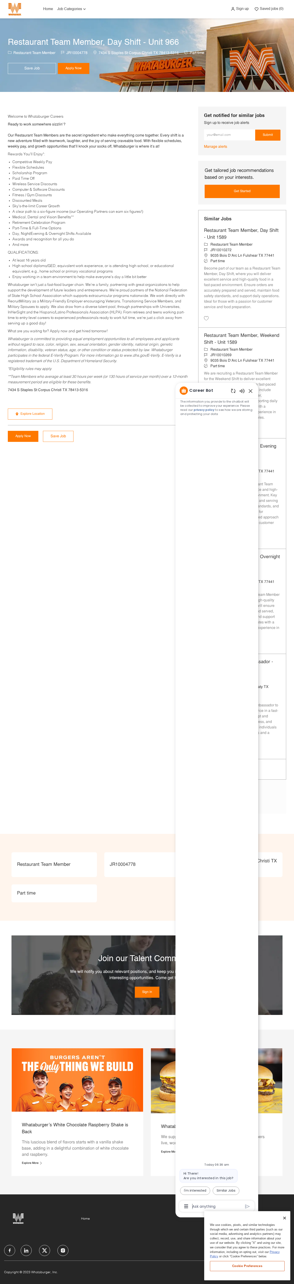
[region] (216, 798)
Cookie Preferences (247, 1266)
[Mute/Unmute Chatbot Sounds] (242, 390)
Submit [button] (268, 135)
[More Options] (186, 1206)
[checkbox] (32, 68)
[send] (247, 1206)
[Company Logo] (15, 9)
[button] (240, 9)
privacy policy (204, 410)
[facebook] (9, 1250)
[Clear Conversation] (233, 391)
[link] (215, 147)
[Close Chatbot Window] (251, 391)
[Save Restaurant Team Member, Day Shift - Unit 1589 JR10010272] (206, 318)
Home (48, 9)
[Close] (285, 1218)
